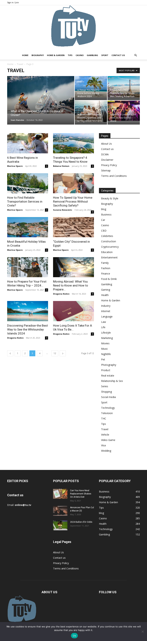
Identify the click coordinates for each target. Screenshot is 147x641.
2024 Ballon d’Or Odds (81, 522)
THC (103, 418)
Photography (108, 364)
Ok (74, 635)
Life (103, 327)
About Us (106, 143)
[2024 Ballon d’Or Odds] (60, 525)
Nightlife (106, 354)
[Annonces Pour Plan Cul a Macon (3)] (60, 511)
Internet (105, 311)
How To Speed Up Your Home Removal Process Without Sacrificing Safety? (72, 201)
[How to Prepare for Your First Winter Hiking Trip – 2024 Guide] (27, 267)
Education (107, 252)
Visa (103, 445)
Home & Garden (56, 55)
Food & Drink (109, 279)
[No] (142, 631)
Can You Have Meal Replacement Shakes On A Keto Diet (80, 493)
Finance (105, 273)
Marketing (107, 338)
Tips (70, 55)
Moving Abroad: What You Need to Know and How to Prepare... (70, 285)
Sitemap (106, 170)
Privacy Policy (109, 165)
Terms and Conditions (114, 176)
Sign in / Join (13, 2)
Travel (20, 64)
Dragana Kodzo (61, 293)
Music (104, 348)
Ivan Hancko (17, 120)
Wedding (106, 450)
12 (55, 353)
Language (107, 316)
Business (106, 214)
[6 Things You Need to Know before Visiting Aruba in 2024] (91, 87)
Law (103, 322)
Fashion (105, 268)
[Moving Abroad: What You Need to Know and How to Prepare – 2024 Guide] (73, 267)
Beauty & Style (109, 198)
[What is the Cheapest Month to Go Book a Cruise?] (40, 95)
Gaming (105, 289)
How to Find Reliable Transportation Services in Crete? (24, 201)
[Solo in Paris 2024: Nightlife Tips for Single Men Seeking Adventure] (124, 86)
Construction (108, 241)
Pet (103, 359)
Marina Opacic (15, 166)
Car (103, 220)
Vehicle (105, 434)
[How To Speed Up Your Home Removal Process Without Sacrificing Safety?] (73, 183)
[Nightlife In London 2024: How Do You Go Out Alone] (124, 111)
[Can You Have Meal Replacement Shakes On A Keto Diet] (60, 494)
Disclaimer (107, 159)
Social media (108, 397)
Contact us (118, 55)
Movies (105, 343)
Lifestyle (106, 332)
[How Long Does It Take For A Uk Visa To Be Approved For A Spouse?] (73, 311)
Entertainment (109, 257)
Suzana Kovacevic (62, 209)
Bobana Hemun (61, 166)
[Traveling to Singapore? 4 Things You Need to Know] (73, 143)
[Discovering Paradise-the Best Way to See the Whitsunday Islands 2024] (27, 311)
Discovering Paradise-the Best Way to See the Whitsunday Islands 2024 (27, 329)
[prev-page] (10, 353)
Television (107, 413)
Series (104, 386)
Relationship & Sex (112, 381)
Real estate (107, 375)
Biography (38, 55)
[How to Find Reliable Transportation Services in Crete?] (27, 183)
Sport (104, 55)
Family (105, 262)
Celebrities (107, 236)
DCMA (105, 154)
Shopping (106, 391)
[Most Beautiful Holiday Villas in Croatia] (27, 227)
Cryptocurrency (110, 246)
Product (105, 370)
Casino (80, 55)
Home (25, 55)
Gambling (92, 55)
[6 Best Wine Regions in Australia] (27, 143)
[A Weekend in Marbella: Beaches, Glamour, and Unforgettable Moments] (91, 111)
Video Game (108, 440)
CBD (103, 230)
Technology (108, 407)
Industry (105, 305)
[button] (135, 55)
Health (105, 295)
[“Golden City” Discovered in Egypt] (73, 227)
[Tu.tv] (73, 28)
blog (103, 209)
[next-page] (63, 353)
